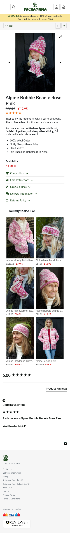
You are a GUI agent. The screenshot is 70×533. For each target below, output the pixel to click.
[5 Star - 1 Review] (35, 113)
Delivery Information (12, 472)
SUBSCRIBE (14, 15)
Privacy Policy (9, 495)
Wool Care (7, 487)
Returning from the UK (13, 480)
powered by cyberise (12, 509)
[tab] (56, 389)
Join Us (6, 491)
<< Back (9, 25)
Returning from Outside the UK (16, 484)
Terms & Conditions (11, 498)
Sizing (5, 476)
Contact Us (7, 469)
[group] (35, 375)
